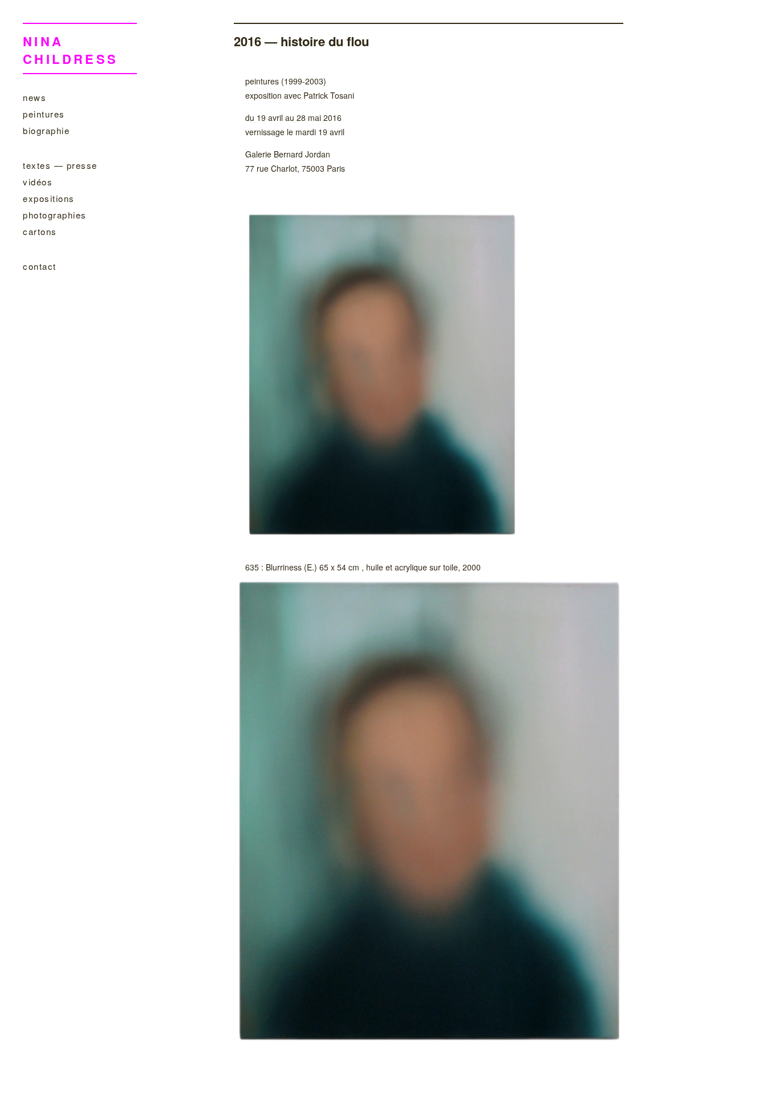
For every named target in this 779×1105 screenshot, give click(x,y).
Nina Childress (71, 50)
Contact (39, 266)
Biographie (46, 130)
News (34, 97)
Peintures (44, 114)
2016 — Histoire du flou (301, 41)
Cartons (40, 231)
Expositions (49, 198)
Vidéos (37, 182)
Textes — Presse (60, 165)
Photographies (55, 215)
